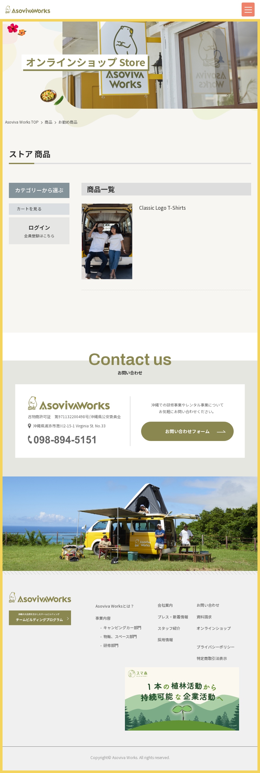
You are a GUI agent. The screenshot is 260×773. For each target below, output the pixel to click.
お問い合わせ (208, 605)
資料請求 (204, 616)
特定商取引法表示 (212, 658)
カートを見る (29, 209)
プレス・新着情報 (173, 616)
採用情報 (165, 639)
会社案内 (165, 605)
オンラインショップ (214, 628)
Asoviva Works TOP (22, 122)
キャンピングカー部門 (122, 627)
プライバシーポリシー (216, 646)
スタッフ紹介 (169, 628)
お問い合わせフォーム (187, 431)
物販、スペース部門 (120, 636)
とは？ (114, 606)
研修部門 (111, 645)
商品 (48, 122)
